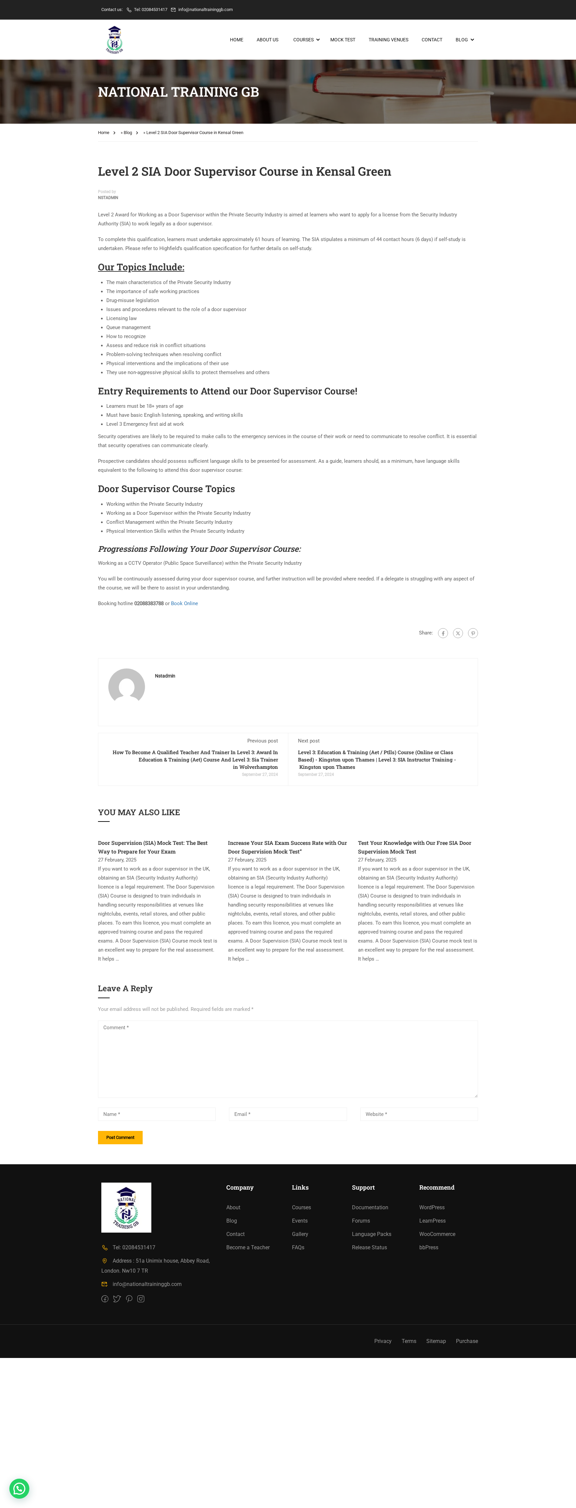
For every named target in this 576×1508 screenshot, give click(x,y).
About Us (267, 39)
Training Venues (388, 39)
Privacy (383, 1341)
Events (300, 1221)
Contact (432, 39)
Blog (462, 39)
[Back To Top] (562, 1496)
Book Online (184, 603)
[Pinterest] (473, 633)
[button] (19, 1489)
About (233, 1207)
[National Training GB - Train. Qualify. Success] (114, 39)
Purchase (467, 1341)
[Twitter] (458, 633)
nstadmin (108, 197)
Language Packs (371, 1234)
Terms (409, 1341)
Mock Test (342, 39)
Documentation (370, 1207)
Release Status (369, 1247)
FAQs (298, 1247)
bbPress (428, 1247)
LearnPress (432, 1221)
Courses (303, 39)
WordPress (432, 1207)
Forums (361, 1221)
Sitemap (436, 1341)
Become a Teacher (248, 1247)
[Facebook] (443, 633)
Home (236, 39)
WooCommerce (437, 1234)
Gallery (300, 1234)
